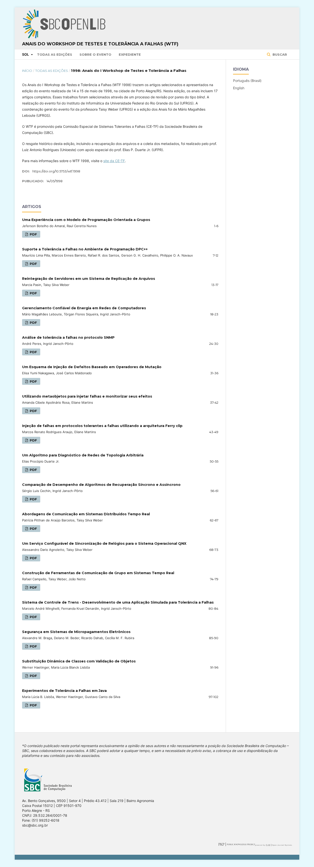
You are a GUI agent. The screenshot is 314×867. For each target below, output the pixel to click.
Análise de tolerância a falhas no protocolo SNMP (68, 337)
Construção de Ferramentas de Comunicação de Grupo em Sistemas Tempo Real (98, 573)
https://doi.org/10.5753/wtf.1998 (56, 171)
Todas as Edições (54, 54)
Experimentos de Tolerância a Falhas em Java (64, 690)
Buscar (279, 54)
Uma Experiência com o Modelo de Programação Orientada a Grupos (86, 220)
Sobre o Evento (95, 54)
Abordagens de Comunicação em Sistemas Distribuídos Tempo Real (86, 514)
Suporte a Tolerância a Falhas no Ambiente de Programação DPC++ (85, 249)
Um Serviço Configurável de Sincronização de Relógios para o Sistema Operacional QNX (104, 543)
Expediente (130, 54)
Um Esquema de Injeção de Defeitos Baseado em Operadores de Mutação (91, 367)
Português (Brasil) (247, 80)
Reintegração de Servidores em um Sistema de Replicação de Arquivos (88, 278)
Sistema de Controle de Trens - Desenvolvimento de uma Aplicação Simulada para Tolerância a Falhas (118, 602)
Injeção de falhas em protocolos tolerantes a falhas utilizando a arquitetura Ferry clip (102, 426)
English (238, 88)
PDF (33, 234)
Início (27, 71)
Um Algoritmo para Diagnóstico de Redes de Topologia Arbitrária (83, 455)
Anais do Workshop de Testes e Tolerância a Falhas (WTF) (100, 44)
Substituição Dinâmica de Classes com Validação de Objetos (79, 661)
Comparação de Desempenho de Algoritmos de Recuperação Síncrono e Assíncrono (101, 484)
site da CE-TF (114, 161)
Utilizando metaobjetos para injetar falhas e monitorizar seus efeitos (87, 396)
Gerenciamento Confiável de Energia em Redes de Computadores (84, 308)
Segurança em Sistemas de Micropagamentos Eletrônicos (76, 632)
